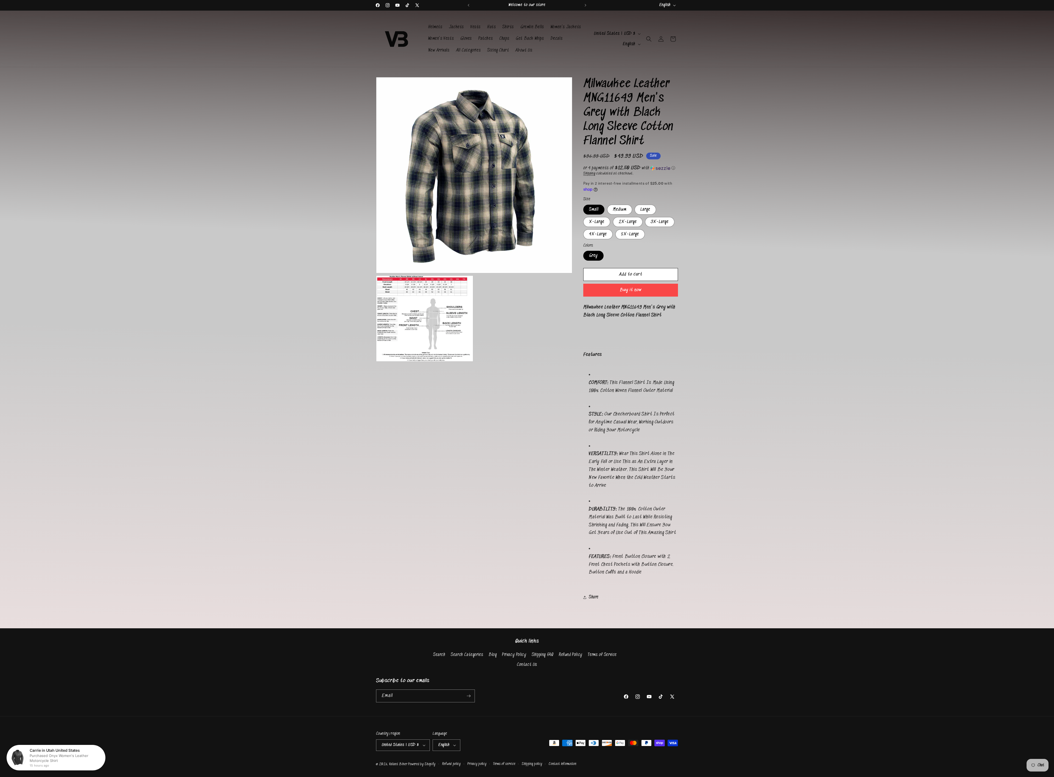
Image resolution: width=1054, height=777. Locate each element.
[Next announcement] (585, 5)
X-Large (596, 221)
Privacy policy (477, 764)
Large (645, 209)
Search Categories (467, 654)
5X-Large (630, 234)
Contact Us (527, 664)
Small (594, 209)
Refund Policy (570, 654)
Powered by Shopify (422, 764)
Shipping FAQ (542, 654)
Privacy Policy (514, 654)
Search (439, 654)
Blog (493, 654)
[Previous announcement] (468, 5)
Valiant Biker (398, 764)
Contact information (562, 764)
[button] (649, 39)
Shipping (589, 173)
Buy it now (631, 290)
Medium (619, 209)
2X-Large (628, 221)
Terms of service (504, 764)
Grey (593, 255)
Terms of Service (602, 654)
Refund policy (451, 764)
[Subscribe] (468, 695)
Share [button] (594, 597)
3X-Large (660, 221)
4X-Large (598, 234)
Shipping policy (532, 764)
